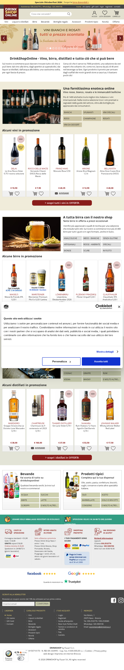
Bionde (67, 250)
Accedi (94, 16)
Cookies (88, 650)
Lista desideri (105, 16)
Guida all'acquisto (65, 621)
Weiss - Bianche (91, 238)
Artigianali (69, 244)
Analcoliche (70, 238)
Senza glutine (110, 238)
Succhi (44, 494)
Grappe (87, 373)
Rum (105, 373)
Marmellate (88, 500)
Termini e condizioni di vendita (67, 628)
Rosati (106, 118)
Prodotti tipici (91, 21)
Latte (43, 500)
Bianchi (68, 112)
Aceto (105, 494)
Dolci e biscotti (110, 500)
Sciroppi (25, 505)
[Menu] (26, 651)
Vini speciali (109, 112)
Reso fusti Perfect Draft (68, 624)
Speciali (107, 244)
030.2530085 (104, 621)
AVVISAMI (64, 193)
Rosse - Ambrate (91, 244)
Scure (86, 250)
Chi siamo (86, 6)
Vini (6, 21)
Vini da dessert (71, 124)
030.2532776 (36, 6)
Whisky (87, 379)
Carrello (116, 16)
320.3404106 (57, 6)
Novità (105, 21)
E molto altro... (111, 379)
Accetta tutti (101, 361)
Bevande (45, 21)
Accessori (76, 21)
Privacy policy (100, 650)
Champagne (89, 118)
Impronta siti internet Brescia (68, 653)
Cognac (68, 373)
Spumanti (88, 112)
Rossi (66, 118)
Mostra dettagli (105, 351)
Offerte (116, 21)
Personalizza (59, 361)
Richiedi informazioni (103, 538)
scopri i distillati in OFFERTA (62, 457)
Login (102, 6)
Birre (34, 21)
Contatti (117, 6)
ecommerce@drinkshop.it (100, 627)
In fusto (107, 250)
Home (78, 6)
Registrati (109, 6)
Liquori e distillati (20, 21)
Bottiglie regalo (60, 21)
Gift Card (95, 6)
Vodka (67, 379)
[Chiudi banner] (119, 307)
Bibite (24, 500)
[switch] (21, 658)
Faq (59, 632)
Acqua (24, 494)
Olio (84, 494)
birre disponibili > (80, 2)
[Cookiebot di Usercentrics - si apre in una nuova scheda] (98, 306)
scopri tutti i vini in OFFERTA (62, 202)
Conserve (87, 505)
